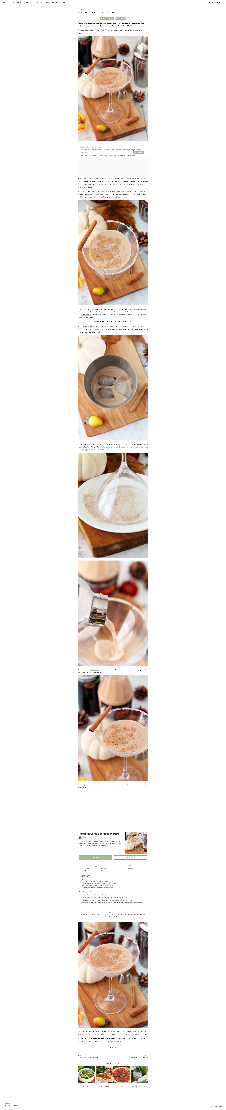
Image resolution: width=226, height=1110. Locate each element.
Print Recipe (121, 18)
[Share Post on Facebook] (110, 1047)
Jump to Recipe (107, 18)
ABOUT (7, 1102)
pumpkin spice (86, 315)
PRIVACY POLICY (10, 1107)
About (11, 2)
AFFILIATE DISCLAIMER (12, 1105)
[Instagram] (214, 2)
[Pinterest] (212, 2)
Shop (63, 2)
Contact (19, 2)
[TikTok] (219, 2)
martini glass (94, 670)
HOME (4, 2)
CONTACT (8, 1103)
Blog (47, 2)
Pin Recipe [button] (131, 857)
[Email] (209, 2)
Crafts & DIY (29, 2)
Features (55, 2)
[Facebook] (217, 2)
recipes (39, 2)
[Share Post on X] (112, 1047)
